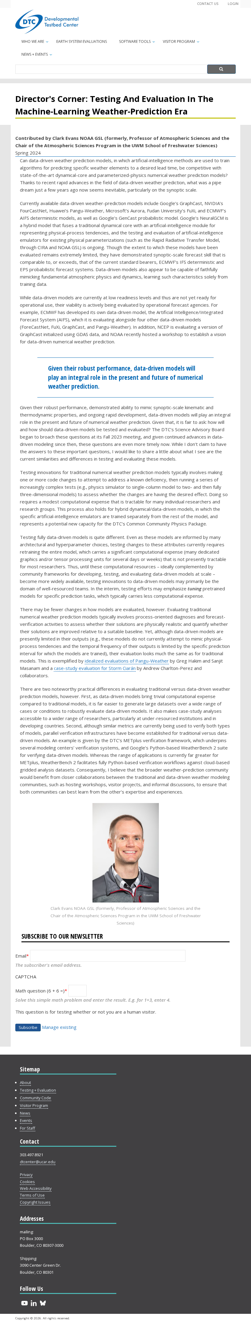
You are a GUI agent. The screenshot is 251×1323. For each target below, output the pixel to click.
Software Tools (138, 43)
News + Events (37, 56)
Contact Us (208, 3)
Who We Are (35, 43)
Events (26, 1120)
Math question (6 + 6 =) (40, 991)
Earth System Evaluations (81, 41)
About (25, 1082)
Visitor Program (182, 43)
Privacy (26, 1174)
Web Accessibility (35, 1188)
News (25, 1113)
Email (20, 956)
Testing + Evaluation (38, 1090)
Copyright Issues (35, 1202)
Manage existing (59, 1027)
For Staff (27, 1128)
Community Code (35, 1098)
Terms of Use (32, 1195)
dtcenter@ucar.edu (37, 1161)
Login (233, 3)
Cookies (27, 1181)
